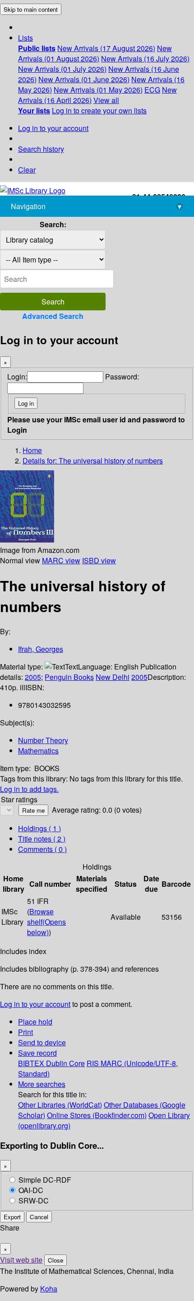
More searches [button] (41, 1084)
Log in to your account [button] (35, 1004)
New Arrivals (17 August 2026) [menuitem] (106, 48)
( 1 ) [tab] (39, 828)
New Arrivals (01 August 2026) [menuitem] (95, 53)
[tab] (41, 838)
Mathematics (38, 750)
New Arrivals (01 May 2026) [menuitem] (98, 89)
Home (32, 450)
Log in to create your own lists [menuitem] (99, 110)
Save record (37, 1053)
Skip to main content (31, 9)
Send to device (42, 1042)
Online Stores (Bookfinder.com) (97, 1115)
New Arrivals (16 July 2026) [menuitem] (145, 58)
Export (12, 1216)
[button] (25, 38)
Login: (17, 376)
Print (25, 1032)
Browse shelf (46, 921)
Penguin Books (69, 677)
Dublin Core (65, 1063)
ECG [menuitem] (152, 89)
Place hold (35, 1021)
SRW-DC (33, 1200)
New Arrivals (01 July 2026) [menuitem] (62, 69)
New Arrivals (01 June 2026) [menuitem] (83, 79)
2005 (33, 677)
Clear (27, 169)
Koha (48, 1288)
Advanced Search (52, 316)
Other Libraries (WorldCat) (60, 1105)
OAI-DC (30, 1190)
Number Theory (43, 740)
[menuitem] (36, 48)
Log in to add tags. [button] (29, 789)
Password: (122, 376)
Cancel (39, 1216)
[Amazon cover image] (27, 539)
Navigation (96, 206)
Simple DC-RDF (44, 1180)
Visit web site (21, 1259)
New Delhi (112, 677)
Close (55, 1260)
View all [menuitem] (106, 100)
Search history (41, 149)
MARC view (61, 560)
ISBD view (99, 560)
